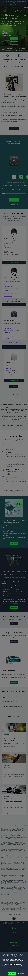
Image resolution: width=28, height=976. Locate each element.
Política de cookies (17, 968)
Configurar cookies (6, 968)
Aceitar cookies (11, 973)
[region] (14, 964)
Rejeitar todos (21, 973)
